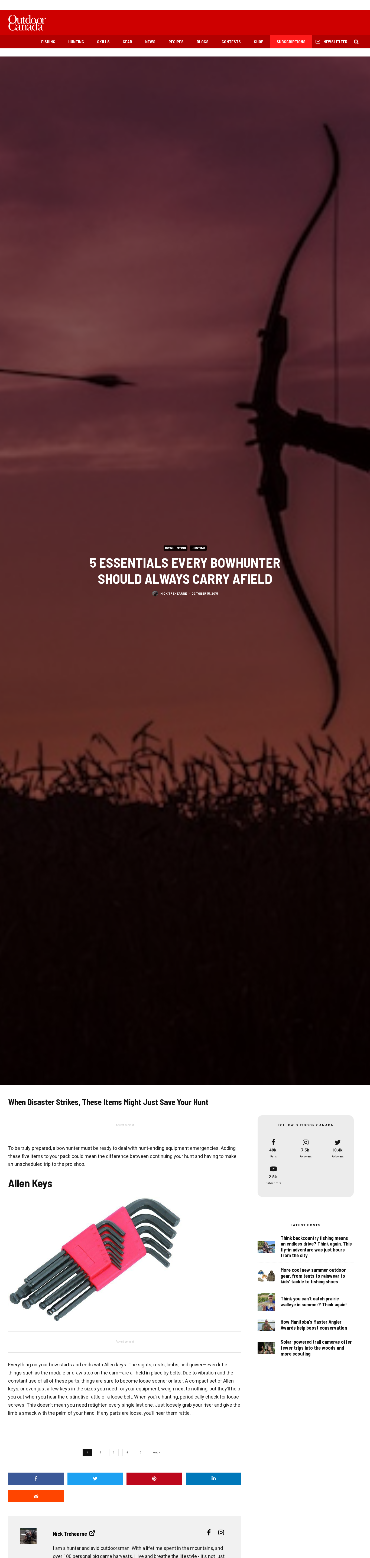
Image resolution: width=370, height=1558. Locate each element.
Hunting (76, 41)
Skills (103, 41)
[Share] (36, 1479)
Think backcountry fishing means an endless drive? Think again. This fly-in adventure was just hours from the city (316, 1247)
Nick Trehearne (173, 593)
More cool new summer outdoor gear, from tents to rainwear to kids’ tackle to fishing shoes (313, 1275)
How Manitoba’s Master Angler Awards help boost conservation (314, 1325)
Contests (231, 41)
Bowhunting (175, 548)
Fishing (48, 41)
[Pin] (154, 1479)
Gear (127, 41)
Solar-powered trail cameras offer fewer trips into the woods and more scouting (316, 1347)
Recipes (176, 41)
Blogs (203, 41)
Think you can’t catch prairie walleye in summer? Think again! (314, 1301)
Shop (259, 41)
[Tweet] (95, 1479)
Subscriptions (291, 41)
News (150, 41)
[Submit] (36, 1496)
